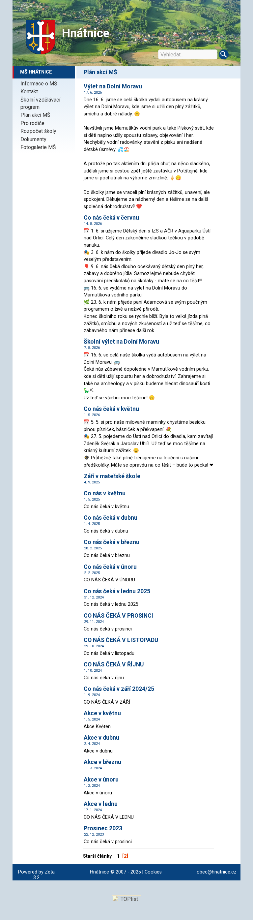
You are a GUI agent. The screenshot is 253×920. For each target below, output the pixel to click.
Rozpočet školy (38, 131)
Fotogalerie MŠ (38, 147)
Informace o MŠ (38, 83)
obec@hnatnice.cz (217, 872)
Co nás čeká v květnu (111, 409)
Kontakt (29, 91)
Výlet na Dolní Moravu (113, 86)
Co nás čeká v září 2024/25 (119, 689)
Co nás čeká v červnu (111, 217)
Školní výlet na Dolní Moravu (121, 341)
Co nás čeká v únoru (110, 567)
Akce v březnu (102, 762)
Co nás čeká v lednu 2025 (117, 591)
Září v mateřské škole (112, 476)
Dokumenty (33, 139)
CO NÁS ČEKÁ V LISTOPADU (121, 640)
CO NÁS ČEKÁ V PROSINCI (118, 615)
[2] (125, 856)
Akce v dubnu (101, 737)
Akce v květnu (102, 713)
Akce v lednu (101, 804)
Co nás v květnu (105, 493)
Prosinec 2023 (103, 828)
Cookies (153, 872)
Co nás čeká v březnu (111, 542)
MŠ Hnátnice (36, 72)
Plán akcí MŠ (35, 115)
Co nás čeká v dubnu (110, 517)
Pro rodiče (32, 123)
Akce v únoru (101, 779)
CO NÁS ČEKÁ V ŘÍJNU (114, 664)
